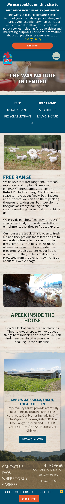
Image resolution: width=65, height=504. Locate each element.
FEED (17, 103)
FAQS (6, 473)
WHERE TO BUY (14, 478)
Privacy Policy (32, 39)
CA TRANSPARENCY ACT (48, 469)
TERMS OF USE (48, 480)
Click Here (29, 499)
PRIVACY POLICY (48, 475)
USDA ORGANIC (17, 110)
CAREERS (10, 484)
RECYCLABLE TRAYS (18, 116)
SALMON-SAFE (47, 116)
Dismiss (32, 45)
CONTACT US (13, 467)
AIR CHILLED (47, 110)
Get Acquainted (32, 439)
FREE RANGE (47, 103)
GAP (32, 123)
